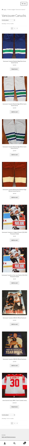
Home (5, 9)
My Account (5, 443)
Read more (14, 69)
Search (14, 443)
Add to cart (14, 112)
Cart (22, 442)
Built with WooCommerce (8, 437)
